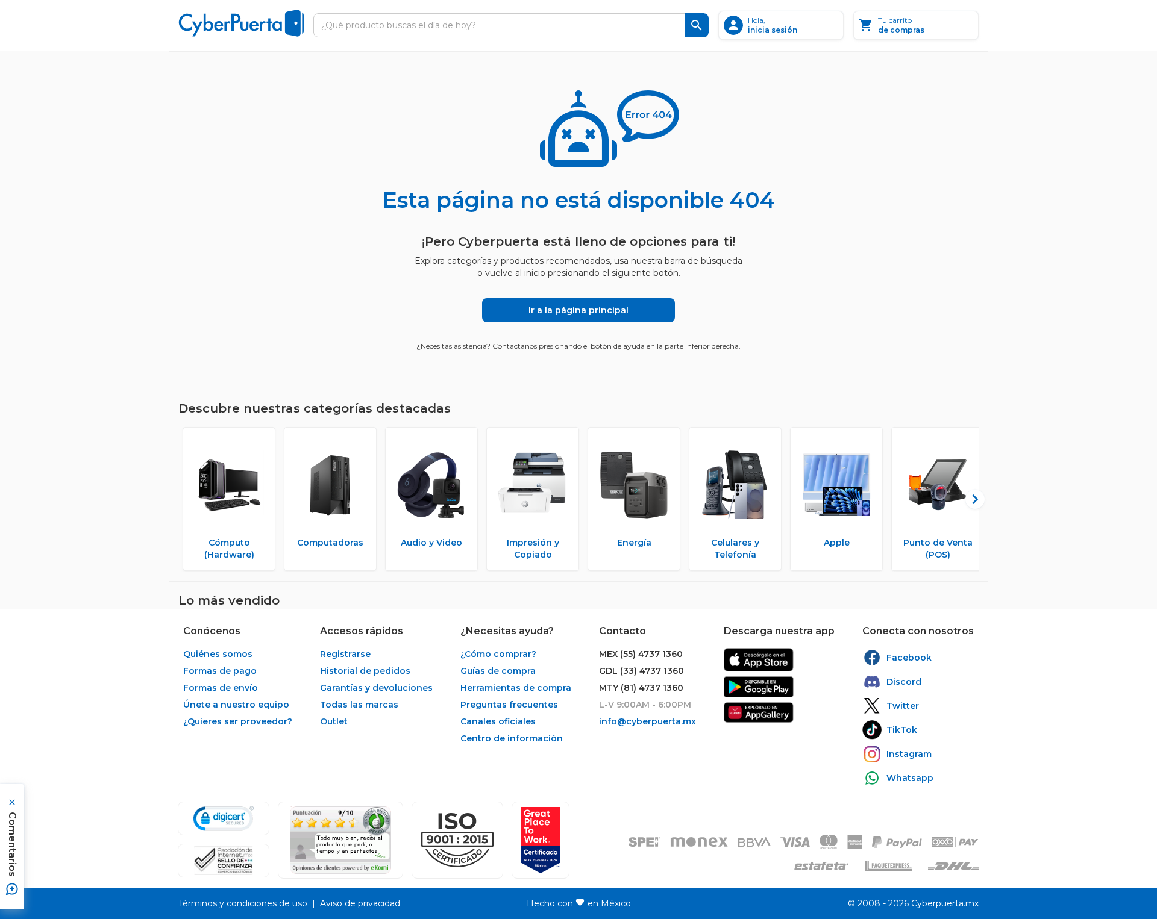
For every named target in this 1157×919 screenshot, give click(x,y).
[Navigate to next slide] (970, 499)
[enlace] (759, 659)
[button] (457, 840)
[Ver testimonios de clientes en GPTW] (540, 840)
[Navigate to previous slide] (187, 499)
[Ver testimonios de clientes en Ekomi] (340, 840)
